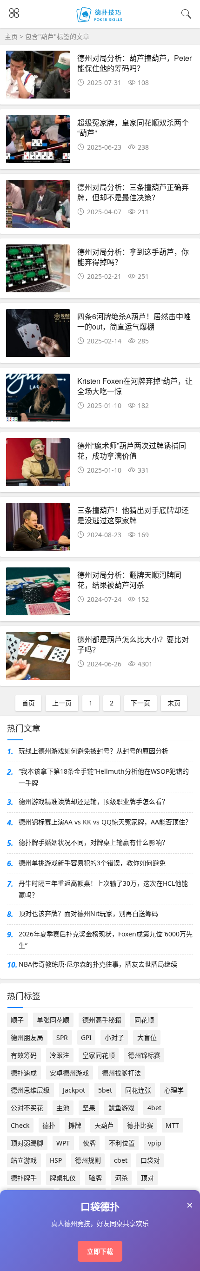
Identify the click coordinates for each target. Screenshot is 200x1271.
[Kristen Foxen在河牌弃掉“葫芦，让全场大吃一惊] (38, 400)
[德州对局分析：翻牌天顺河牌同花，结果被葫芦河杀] (38, 594)
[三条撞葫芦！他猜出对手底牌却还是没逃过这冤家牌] (38, 529)
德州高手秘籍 (101, 1019)
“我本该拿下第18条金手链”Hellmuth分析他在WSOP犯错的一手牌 (104, 777)
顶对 (147, 1177)
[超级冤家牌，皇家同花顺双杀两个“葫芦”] (38, 142)
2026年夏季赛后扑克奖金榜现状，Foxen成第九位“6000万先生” (106, 939)
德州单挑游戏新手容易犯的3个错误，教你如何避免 (92, 862)
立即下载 (100, 1251)
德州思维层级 (30, 1090)
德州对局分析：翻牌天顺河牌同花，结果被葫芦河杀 (129, 579)
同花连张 (138, 1090)
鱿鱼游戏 (121, 1107)
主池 (62, 1107)
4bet (154, 1107)
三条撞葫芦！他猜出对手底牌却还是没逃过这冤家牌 (133, 515)
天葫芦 (104, 1125)
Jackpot (74, 1090)
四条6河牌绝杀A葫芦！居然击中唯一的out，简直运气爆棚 (134, 321)
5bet (105, 1090)
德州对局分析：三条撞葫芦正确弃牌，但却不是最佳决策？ (133, 192)
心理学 (174, 1090)
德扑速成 (24, 1072)
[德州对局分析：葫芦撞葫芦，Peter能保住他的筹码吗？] (38, 77)
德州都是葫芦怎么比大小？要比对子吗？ (133, 644)
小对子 (114, 1037)
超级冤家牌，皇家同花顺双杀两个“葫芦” (133, 127)
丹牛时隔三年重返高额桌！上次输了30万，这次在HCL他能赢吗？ (103, 889)
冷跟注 (59, 1055)
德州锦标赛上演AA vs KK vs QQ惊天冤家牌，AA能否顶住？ (105, 821)
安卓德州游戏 (69, 1072)
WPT (63, 1143)
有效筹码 (24, 1055)
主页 (11, 36)
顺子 (17, 1019)
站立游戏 (24, 1160)
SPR (62, 1037)
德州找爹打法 (121, 1072)
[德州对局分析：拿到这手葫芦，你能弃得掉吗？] (38, 271)
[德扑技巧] (100, 22)
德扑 (48, 1125)
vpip (154, 1143)
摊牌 (74, 1125)
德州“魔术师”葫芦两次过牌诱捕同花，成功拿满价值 (131, 450)
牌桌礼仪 (63, 1177)
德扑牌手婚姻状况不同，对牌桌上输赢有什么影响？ (93, 842)
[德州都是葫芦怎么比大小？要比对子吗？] (38, 658)
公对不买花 (27, 1107)
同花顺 (144, 1019)
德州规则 (88, 1160)
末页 (173, 702)
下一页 (140, 702)
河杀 (121, 1177)
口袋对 (150, 1160)
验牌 (95, 1177)
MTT (172, 1125)
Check (20, 1125)
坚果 (88, 1107)
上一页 (62, 702)
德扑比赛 (140, 1125)
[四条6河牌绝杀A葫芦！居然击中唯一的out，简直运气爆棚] (38, 335)
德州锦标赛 (144, 1055)
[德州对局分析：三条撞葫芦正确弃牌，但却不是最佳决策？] (38, 206)
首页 (28, 702)
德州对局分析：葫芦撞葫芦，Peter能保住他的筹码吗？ (134, 63)
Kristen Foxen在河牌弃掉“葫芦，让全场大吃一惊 (135, 385)
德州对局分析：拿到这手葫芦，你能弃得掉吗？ (133, 256)
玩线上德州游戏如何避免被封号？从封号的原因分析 (93, 750)
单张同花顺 (53, 1019)
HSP (56, 1160)
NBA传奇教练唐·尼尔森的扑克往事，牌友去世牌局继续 (98, 964)
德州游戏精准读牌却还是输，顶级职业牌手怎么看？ (93, 801)
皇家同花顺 (98, 1055)
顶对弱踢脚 (27, 1143)
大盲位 (147, 1037)
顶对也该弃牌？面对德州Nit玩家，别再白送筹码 (88, 913)
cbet (120, 1160)
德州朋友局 (27, 1037)
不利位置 (122, 1143)
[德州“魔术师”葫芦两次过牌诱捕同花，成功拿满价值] (38, 465)
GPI (86, 1037)
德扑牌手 (24, 1177)
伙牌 (89, 1143)
